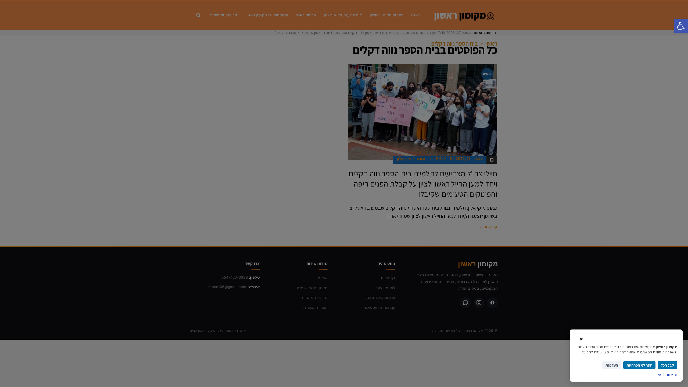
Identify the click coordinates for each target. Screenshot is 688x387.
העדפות (611, 365)
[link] (681, 26)
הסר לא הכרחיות (639, 365)
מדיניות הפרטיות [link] (666, 375)
